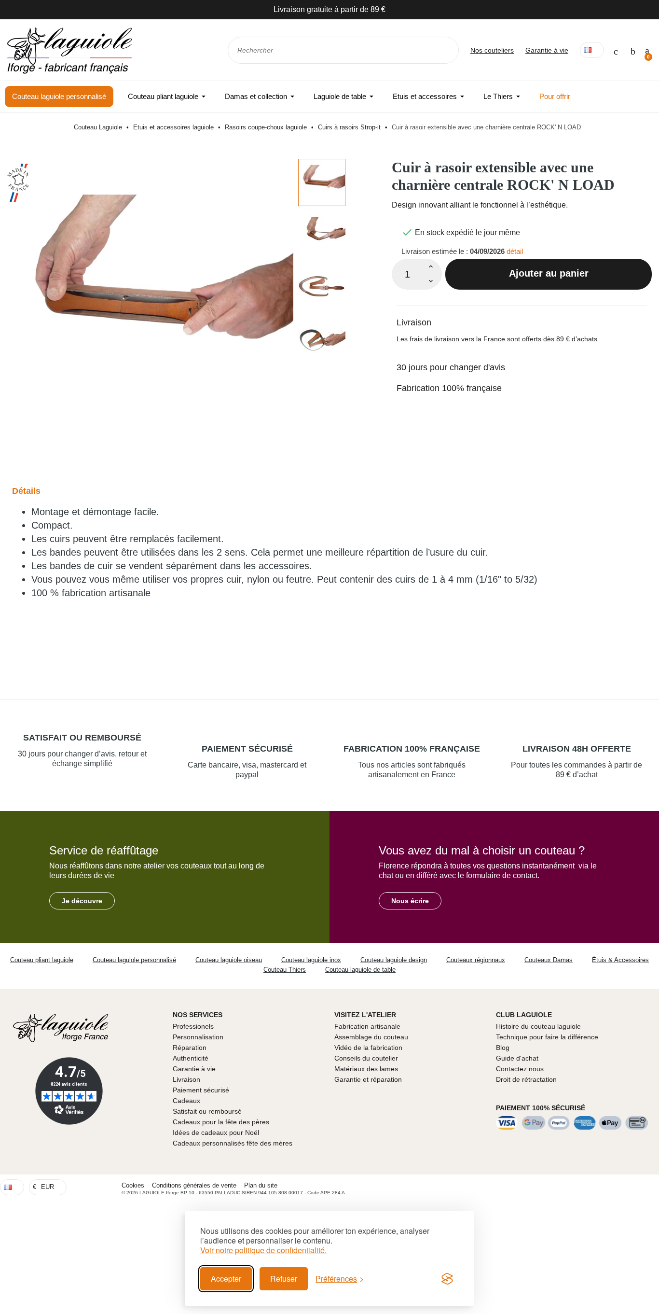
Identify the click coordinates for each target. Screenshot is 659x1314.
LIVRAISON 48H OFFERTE (576, 749)
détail (515, 251)
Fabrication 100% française (449, 388)
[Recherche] (444, 50)
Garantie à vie (546, 50)
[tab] (522, 316)
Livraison (414, 322)
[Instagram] (649, 1187)
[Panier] (647, 50)
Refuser (283, 1278)
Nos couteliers (492, 50)
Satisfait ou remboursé (82, 737)
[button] (82, 900)
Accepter (226, 1278)
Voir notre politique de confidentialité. (263, 1250)
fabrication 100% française (411, 749)
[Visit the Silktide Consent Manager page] (447, 1278)
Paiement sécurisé (247, 749)
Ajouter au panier (549, 273)
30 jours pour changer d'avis (451, 367)
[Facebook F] (631, 1187)
